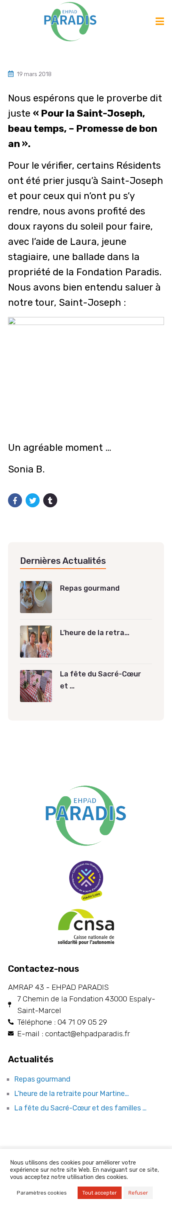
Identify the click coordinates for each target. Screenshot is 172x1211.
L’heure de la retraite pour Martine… (71, 1093)
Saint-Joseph (109, 113)
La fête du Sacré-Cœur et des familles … (80, 1108)
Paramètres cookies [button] (42, 1193)
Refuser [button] (138, 1193)
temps (49, 128)
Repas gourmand (42, 1079)
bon (148, 128)
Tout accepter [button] (99, 1193)
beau (20, 128)
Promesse (100, 128)
